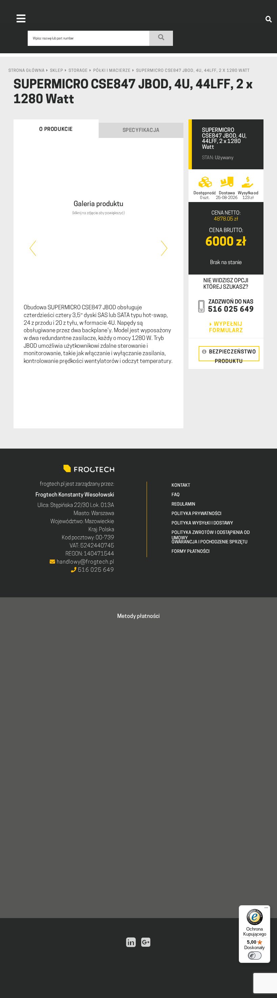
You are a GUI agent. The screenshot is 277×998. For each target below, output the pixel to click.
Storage (78, 71)
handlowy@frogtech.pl (84, 562)
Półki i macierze (112, 71)
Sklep (56, 71)
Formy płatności (190, 551)
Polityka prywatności (196, 514)
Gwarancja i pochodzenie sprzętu (209, 542)
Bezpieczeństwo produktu (232, 355)
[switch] (254, 955)
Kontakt (181, 485)
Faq (176, 495)
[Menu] (266, 909)
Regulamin (183, 504)
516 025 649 (231, 309)
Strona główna (26, 71)
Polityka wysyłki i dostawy (202, 523)
